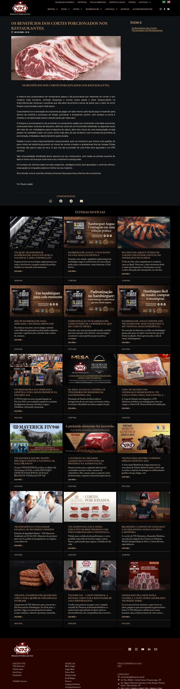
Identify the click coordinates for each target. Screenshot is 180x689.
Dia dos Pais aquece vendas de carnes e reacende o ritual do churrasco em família (141, 255)
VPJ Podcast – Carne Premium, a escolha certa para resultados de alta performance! (90, 598)
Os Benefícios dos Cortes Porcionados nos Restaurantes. (147, 29)
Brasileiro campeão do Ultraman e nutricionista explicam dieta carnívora (143, 529)
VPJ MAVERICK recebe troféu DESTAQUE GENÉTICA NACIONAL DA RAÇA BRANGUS (34, 461)
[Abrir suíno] (69, 9)
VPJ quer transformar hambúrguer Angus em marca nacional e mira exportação (33, 255)
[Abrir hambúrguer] (101, 9)
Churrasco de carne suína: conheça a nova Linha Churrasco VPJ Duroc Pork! (143, 598)
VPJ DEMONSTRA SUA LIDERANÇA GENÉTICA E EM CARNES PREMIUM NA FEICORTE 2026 (35, 392)
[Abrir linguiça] (116, 9)
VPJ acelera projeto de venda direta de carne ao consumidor (88, 665)
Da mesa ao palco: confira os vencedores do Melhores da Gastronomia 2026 (86, 392)
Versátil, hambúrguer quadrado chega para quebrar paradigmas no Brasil (35, 598)
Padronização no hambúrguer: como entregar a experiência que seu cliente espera (90, 324)
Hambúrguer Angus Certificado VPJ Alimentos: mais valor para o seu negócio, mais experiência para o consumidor (143, 325)
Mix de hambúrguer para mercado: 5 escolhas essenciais (34, 322)
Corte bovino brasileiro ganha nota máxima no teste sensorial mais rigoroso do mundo (35, 666)
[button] (50, 201)
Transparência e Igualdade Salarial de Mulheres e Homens (34, 528)
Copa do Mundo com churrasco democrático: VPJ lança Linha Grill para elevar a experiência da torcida (142, 393)
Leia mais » (18, 271)
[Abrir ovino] (81, 9)
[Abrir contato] (150, 2)
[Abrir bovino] (57, 9)
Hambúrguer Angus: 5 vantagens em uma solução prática (89, 254)
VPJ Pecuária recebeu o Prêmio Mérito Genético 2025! (141, 459)
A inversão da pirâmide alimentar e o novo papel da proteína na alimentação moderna (86, 462)
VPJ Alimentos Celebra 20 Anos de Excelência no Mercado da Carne (143, 665)
